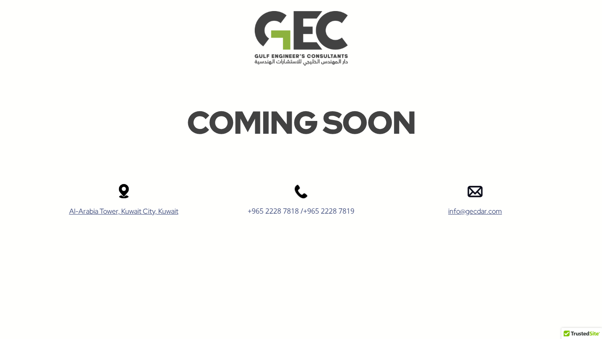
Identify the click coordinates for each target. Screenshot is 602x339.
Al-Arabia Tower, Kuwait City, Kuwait (123, 211)
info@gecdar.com (475, 211)
